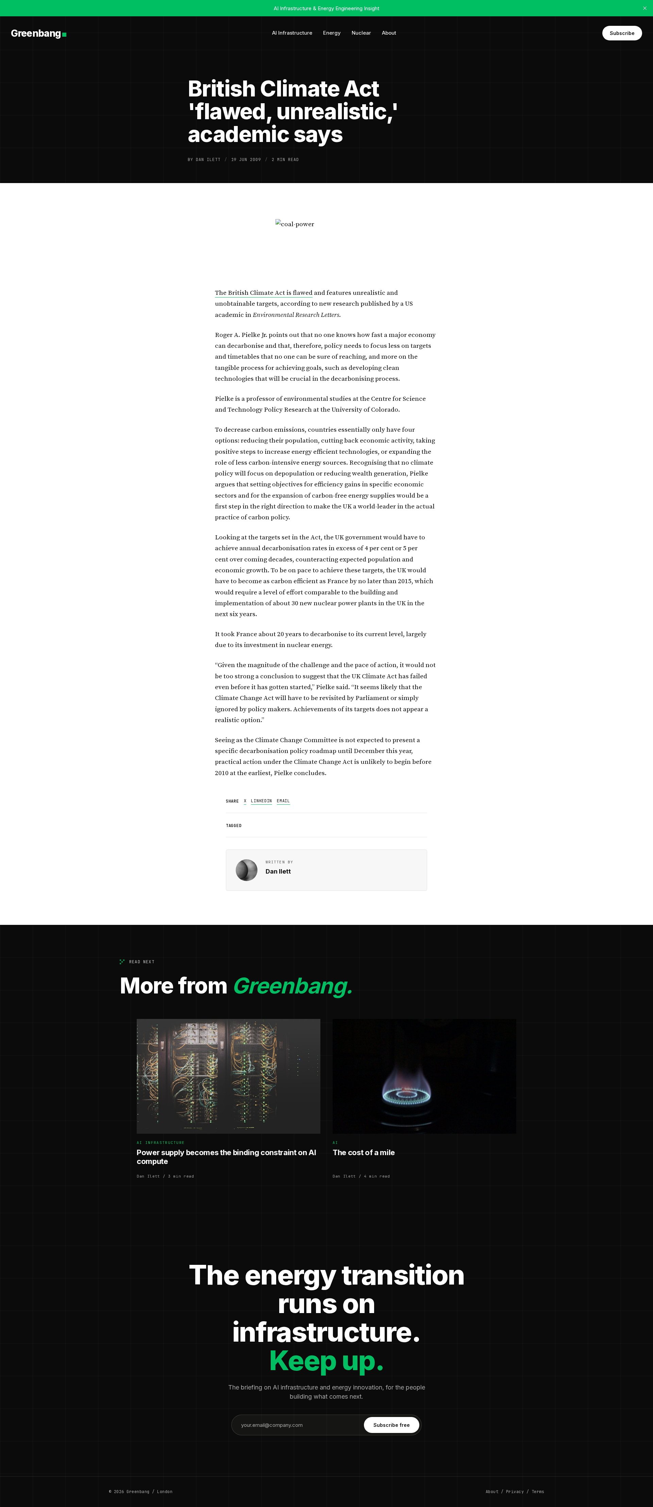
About (389, 33)
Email (283, 801)
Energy (332, 33)
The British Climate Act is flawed (264, 293)
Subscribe (622, 33)
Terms (538, 1491)
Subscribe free (391, 1425)
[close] (644, 8)
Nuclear (361, 33)
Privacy (515, 1491)
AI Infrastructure (292, 33)
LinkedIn (261, 801)
